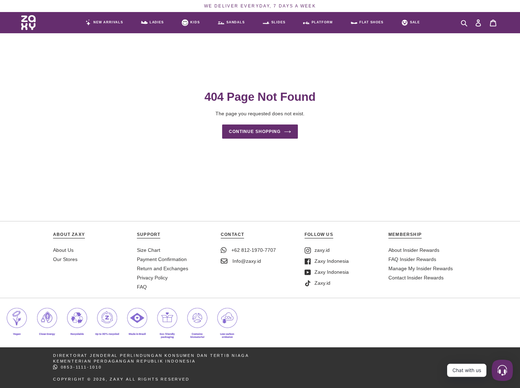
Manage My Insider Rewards (420, 268)
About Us (63, 250)
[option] (260, 6)
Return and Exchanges (162, 268)
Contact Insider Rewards (416, 277)
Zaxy (116, 379)
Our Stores (65, 259)
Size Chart (148, 250)
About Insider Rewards (413, 250)
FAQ (142, 287)
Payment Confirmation (162, 259)
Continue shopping (254, 131)
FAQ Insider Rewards (412, 259)
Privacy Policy (152, 277)
